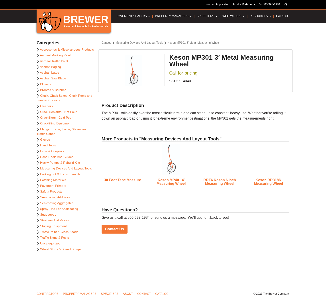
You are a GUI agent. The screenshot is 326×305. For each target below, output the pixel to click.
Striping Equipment (53, 226)
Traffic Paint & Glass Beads (59, 232)
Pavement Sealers (132, 16)
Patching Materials (53, 180)
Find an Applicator (217, 4)
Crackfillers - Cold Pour (56, 117)
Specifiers (206, 16)
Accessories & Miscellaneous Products (67, 49)
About (128, 293)
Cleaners (46, 106)
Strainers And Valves (54, 220)
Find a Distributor (244, 4)
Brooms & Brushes (53, 90)
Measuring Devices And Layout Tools (139, 42)
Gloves (45, 139)
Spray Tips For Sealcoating (59, 209)
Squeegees (48, 214)
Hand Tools (48, 145)
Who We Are (232, 16)
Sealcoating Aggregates (56, 203)
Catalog (282, 16)
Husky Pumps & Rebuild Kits (60, 162)
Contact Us (114, 229)
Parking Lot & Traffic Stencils (60, 174)
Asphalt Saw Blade (53, 78)
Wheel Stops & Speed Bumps (60, 249)
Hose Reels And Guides (56, 157)
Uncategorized (50, 243)
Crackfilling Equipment (55, 123)
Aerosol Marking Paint (55, 55)
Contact (144, 293)
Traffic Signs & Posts (54, 237)
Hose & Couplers (52, 151)
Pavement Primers (53, 185)
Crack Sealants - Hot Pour (58, 112)
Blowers (45, 84)
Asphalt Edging (50, 67)
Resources (259, 16)
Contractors (48, 293)
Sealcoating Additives (55, 197)
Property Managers (172, 16)
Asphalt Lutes (49, 72)
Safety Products (51, 191)
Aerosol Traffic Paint (54, 61)
